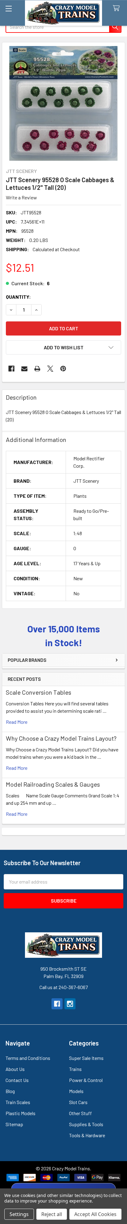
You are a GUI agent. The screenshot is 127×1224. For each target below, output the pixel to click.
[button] (63, 347)
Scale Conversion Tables (38, 692)
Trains (75, 1069)
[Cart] (117, 8)
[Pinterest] (63, 368)
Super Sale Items (86, 1058)
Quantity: (18, 297)
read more (16, 722)
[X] (50, 368)
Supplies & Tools (86, 1124)
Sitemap (14, 1124)
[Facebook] (11, 368)
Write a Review (21, 197)
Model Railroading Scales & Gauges (53, 784)
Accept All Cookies (95, 1214)
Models (76, 1091)
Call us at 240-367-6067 (63, 987)
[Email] (24, 368)
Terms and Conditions (28, 1058)
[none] (63, 103)
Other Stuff (80, 1113)
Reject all (51, 1214)
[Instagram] (70, 1003)
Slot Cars (78, 1102)
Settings (19, 1214)
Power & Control (86, 1080)
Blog (10, 1091)
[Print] (37, 368)
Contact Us (17, 1080)
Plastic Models (20, 1113)
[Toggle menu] (8, 8)
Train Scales (18, 1102)
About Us (15, 1069)
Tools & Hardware (87, 1135)
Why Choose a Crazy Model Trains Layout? (61, 738)
